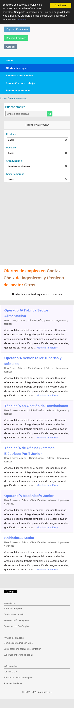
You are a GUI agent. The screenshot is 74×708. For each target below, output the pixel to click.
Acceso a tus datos (13, 683)
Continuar (60, 5)
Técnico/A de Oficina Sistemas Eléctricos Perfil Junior (29, 451)
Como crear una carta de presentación (22, 649)
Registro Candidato (17, 29)
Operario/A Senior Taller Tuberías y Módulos (33, 361)
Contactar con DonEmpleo (16, 626)
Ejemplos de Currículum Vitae (18, 643)
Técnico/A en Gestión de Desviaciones (36, 406)
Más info (22, 19)
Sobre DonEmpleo (13, 608)
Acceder (10, 46)
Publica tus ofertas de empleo (18, 677)
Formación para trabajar (20, 83)
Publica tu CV (10, 671)
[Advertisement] (37, 224)
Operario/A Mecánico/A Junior (29, 496)
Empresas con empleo (19, 75)
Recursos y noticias (18, 90)
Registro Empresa (16, 37)
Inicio (9, 60)
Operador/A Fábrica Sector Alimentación (26, 313)
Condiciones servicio (14, 614)
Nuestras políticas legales (16, 620)
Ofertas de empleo (17, 68)
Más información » (47, 347)
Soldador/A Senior (19, 538)
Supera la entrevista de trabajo (19, 655)
